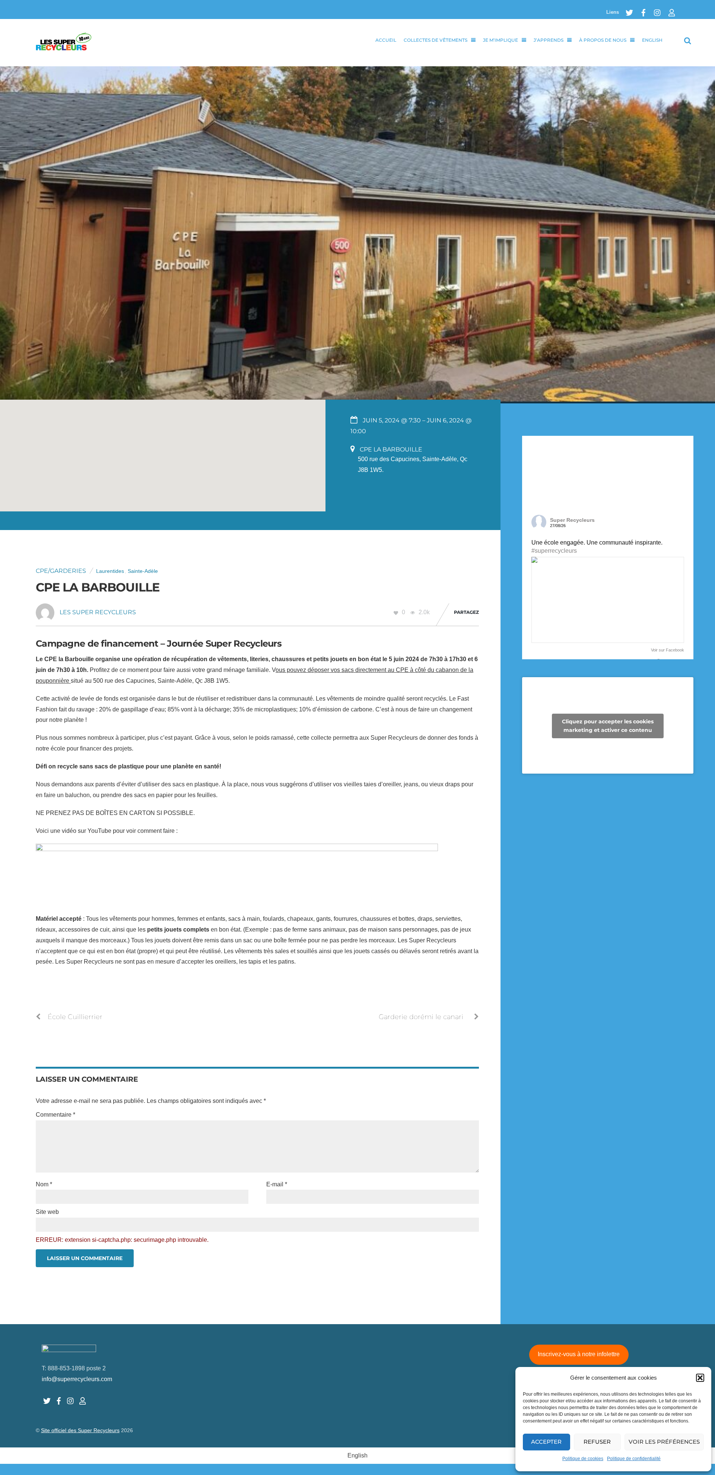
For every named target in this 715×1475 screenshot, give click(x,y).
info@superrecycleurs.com (77, 1379)
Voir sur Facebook (667, 650)
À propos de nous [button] (602, 40)
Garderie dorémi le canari (421, 1017)
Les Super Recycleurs (98, 612)
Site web (47, 1212)
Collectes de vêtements (435, 40)
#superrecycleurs (554, 551)
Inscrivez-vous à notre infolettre (579, 1354)
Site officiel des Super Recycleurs (80, 1430)
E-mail (276, 1184)
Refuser (597, 1441)
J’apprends (548, 40)
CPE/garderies (61, 570)
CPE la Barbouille (97, 587)
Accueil (385, 40)
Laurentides (110, 571)
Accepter (546, 1441)
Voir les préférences (664, 1441)
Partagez (466, 612)
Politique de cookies (582, 1458)
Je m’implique (500, 40)
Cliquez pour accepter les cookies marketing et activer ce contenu (608, 725)
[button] (700, 1378)
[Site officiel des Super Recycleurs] (64, 46)
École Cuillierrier (75, 1017)
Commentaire (55, 1114)
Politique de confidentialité (634, 1458)
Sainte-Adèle (143, 571)
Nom (44, 1184)
